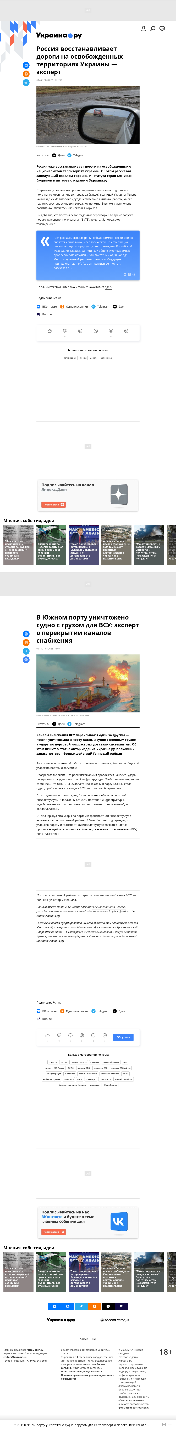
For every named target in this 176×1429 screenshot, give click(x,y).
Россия (83, 357)
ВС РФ (71, 1068)
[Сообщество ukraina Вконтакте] (54, 1306)
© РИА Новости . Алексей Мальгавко (52, 147)
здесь (108, 287)
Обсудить (123, 1037)
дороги (93, 357)
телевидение (70, 357)
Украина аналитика (88, 1073)
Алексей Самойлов (124, 1079)
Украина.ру (95, 1085)
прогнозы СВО (101, 1068)
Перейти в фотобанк (77, 147)
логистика (69, 1079)
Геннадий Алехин (111, 1062)
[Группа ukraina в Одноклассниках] (94, 1306)
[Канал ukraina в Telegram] (81, 1306)
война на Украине (51, 1079)
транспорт (91, 1079)
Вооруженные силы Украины (72, 1085)
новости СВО (84, 1068)
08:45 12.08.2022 (44, 80)
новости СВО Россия (54, 1068)
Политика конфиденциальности (81, 1371)
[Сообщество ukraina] (67, 1306)
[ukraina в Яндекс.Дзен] (108, 1306)
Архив (84, 1339)
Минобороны (110, 1085)
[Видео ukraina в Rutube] (121, 1306)
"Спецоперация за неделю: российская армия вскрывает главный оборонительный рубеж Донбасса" (84, 909)
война (125, 1073)
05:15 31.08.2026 (44, 648)
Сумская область (79, 1062)
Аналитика (70, 1073)
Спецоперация (54, 1073)
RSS (94, 1339)
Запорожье (106, 357)
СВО (125, 1062)
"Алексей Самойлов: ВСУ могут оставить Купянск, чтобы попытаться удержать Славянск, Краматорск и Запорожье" (86, 934)
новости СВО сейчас (120, 1068)
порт (79, 1079)
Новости (53, 1062)
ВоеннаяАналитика (110, 1073)
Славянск (94, 1062)
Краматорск (105, 1079)
